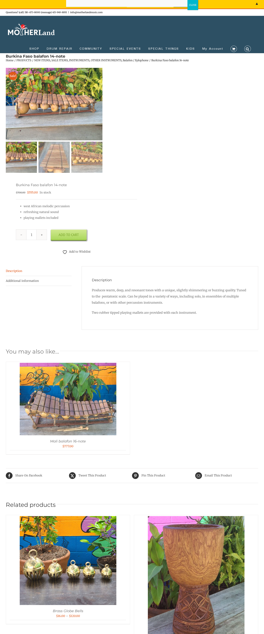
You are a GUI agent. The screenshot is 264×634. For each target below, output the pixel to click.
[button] (247, 48)
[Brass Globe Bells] (68, 519)
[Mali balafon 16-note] (68, 365)
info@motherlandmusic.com (86, 12)
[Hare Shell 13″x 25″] (196, 519)
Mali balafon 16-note (68, 441)
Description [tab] (14, 271)
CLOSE (193, 4)
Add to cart (69, 235)
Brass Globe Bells (68, 611)
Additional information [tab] (22, 281)
